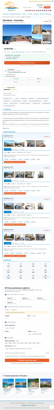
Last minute (36, 14)
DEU (14, 343)
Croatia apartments (23, 407)
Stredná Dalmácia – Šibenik (8, 16)
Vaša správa (10, 346)
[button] (27, 89)
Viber (40, 78)
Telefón (32, 331)
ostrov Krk (47, 407)
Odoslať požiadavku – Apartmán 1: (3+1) (15, 162)
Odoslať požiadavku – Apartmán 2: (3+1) (15, 193)
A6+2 (23, 52)
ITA (18, 343)
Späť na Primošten (8, 93)
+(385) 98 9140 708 (10, 74)
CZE (6, 343)
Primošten (17, 16)
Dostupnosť (15, 149)
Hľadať (47, 7)
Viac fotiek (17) (46, 42)
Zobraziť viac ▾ (6, 128)
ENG (10, 343)
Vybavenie (8, 149)
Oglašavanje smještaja (29, 405)
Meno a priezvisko (10, 325)
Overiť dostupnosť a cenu (28, 62)
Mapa (16, 81)
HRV (34, 343)
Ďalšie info (48, 14)
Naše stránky (16, 407)
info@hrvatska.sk (40, 403)
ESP (22, 343)
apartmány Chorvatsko (40, 407)
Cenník (22, 149)
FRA (26, 343)
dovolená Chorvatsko (31, 407)
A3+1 (13, 52)
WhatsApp (16, 78)
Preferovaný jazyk (12, 341)
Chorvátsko (6, 14)
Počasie (30, 14)
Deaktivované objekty (9, 407)
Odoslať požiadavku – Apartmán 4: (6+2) (15, 256)
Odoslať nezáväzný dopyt (28, 360)
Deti (32, 315)
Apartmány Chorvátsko (15, 14)
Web (39, 81)
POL (38, 343)
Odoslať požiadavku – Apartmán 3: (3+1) (15, 224)
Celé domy (42, 14)
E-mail (7, 331)
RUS (30, 343)
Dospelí (7, 315)
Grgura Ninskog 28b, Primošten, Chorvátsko (14, 22)
